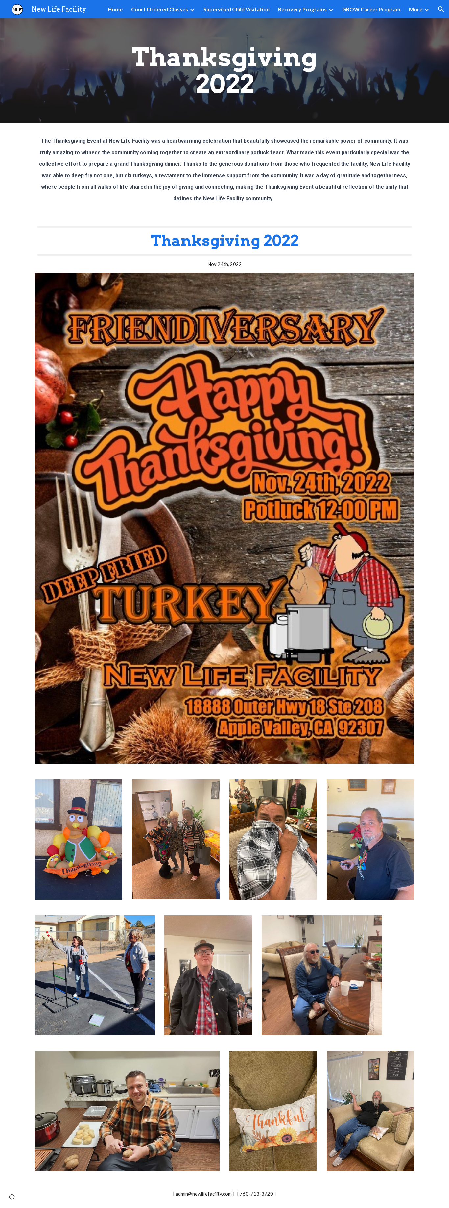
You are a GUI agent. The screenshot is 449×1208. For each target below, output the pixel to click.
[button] (441, 9)
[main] (224, 71)
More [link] (415, 9)
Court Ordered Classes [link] (159, 9)
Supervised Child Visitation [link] (236, 9)
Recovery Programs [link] (302, 9)
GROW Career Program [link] (371, 9)
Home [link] (115, 9)
